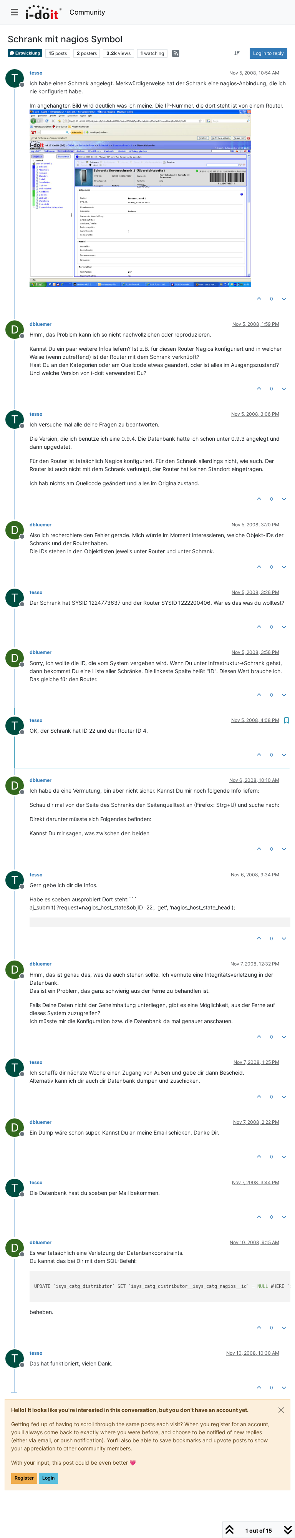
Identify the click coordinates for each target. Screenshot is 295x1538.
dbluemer (40, 324)
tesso (36, 73)
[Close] (281, 1410)
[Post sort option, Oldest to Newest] (237, 53)
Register (24, 1478)
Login (48, 1478)
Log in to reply (268, 53)
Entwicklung (27, 53)
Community (87, 12)
